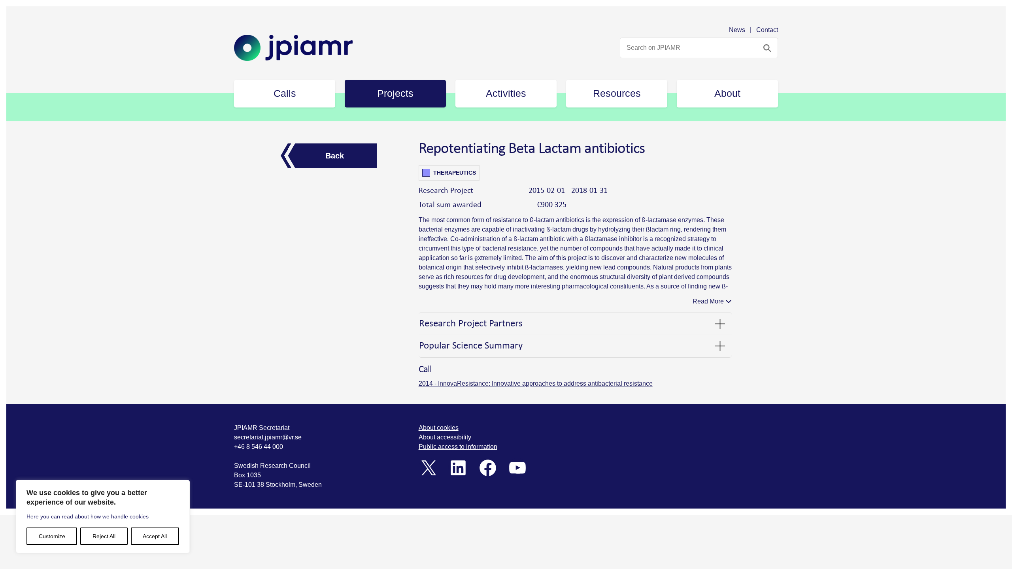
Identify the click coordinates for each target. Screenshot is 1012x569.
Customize (52, 536)
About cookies (439, 427)
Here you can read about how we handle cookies (87, 516)
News (737, 29)
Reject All (104, 536)
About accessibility (445, 437)
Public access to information (458, 446)
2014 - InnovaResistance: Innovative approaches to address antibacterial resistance (536, 383)
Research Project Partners (471, 324)
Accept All (155, 536)
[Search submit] (767, 48)
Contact (767, 29)
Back (334, 155)
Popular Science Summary (471, 346)
